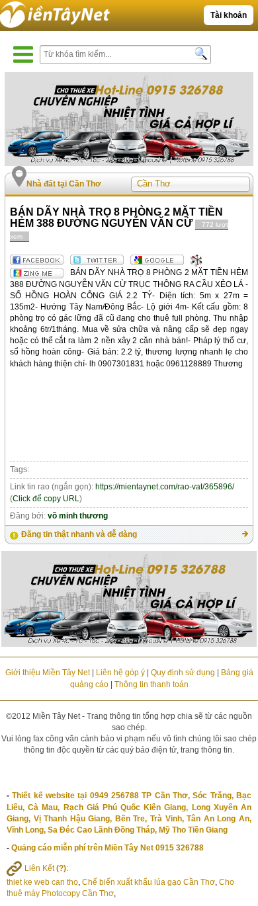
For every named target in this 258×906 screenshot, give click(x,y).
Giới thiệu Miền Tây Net (47, 672)
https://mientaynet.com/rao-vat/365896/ (164, 486)
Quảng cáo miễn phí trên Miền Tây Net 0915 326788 (107, 847)
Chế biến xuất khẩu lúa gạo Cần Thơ (148, 882)
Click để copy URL (46, 498)
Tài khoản (228, 15)
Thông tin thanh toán (151, 684)
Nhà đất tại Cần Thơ (63, 183)
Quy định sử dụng (183, 672)
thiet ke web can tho (42, 882)
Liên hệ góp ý (120, 672)
